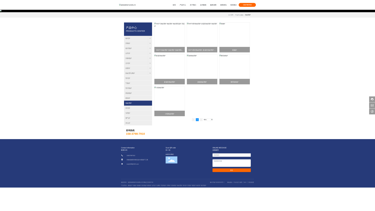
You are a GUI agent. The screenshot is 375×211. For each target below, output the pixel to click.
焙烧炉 (234, 50)
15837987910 (247, 5)
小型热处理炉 (169, 114)
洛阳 (240, 182)
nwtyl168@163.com (133, 164)
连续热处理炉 (202, 82)
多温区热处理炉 (169, 82)
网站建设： (230, 182)
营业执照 (251, 182)
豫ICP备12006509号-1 (217, 182)
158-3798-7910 (135, 133)
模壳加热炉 (234, 82)
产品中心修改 (239, 15)
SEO (245, 182)
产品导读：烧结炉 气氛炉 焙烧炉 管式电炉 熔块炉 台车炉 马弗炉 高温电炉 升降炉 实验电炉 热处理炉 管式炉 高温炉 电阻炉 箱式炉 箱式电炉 (163, 185)
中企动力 (236, 182)
